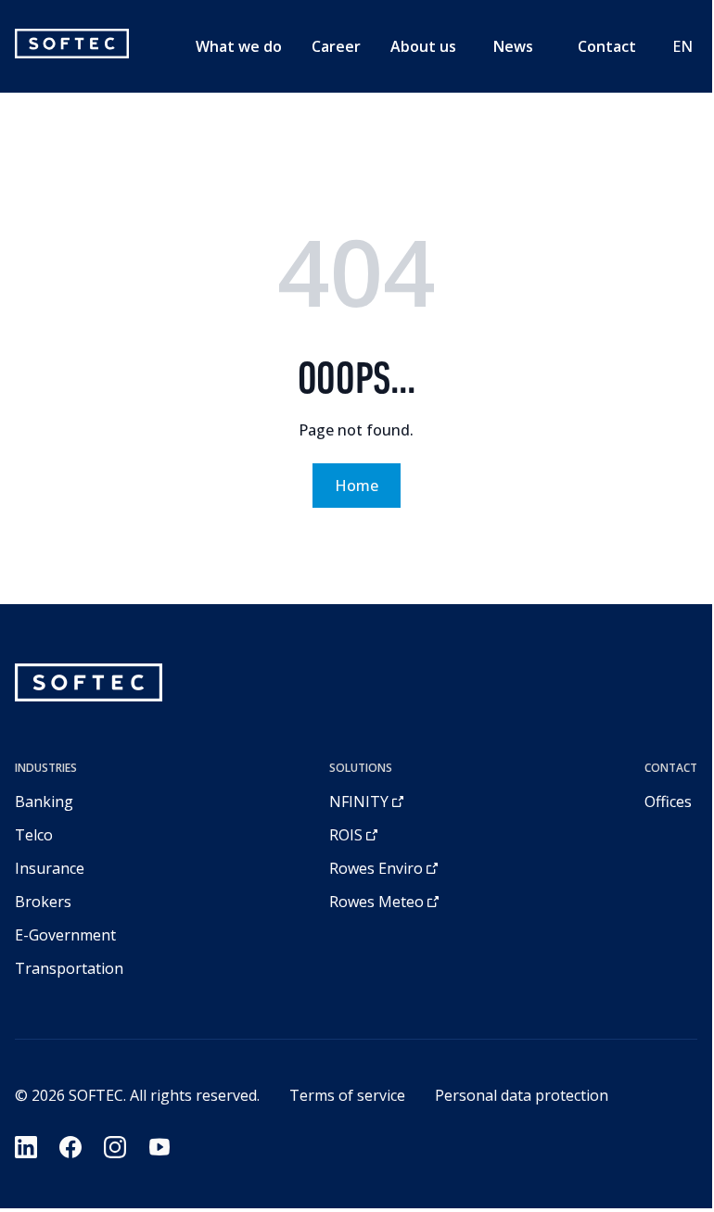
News (513, 46)
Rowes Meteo (376, 901)
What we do (239, 46)
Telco (34, 835)
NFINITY (359, 801)
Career (336, 46)
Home (356, 485)
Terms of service (347, 1095)
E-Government (65, 935)
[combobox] (682, 46)
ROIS (346, 835)
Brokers (43, 901)
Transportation (69, 968)
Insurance (49, 868)
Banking (44, 801)
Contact (607, 46)
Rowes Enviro (376, 868)
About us (423, 46)
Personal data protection (521, 1095)
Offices (668, 801)
